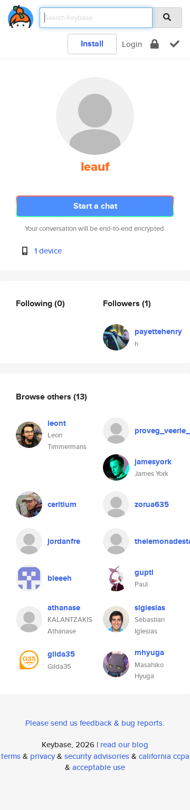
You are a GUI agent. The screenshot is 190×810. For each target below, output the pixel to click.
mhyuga (149, 652)
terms (11, 756)
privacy (42, 756)
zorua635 (152, 504)
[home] (20, 14)
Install (92, 43)
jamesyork (153, 461)
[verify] (174, 44)
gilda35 (61, 654)
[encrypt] (154, 44)
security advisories (96, 756)
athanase (64, 607)
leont (57, 423)
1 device (48, 250)
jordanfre (64, 541)
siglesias (150, 607)
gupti (144, 572)
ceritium (62, 504)
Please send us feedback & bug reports (94, 722)
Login (132, 44)
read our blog (124, 744)
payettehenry (158, 331)
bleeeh (60, 578)
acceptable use (98, 767)
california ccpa (164, 756)
